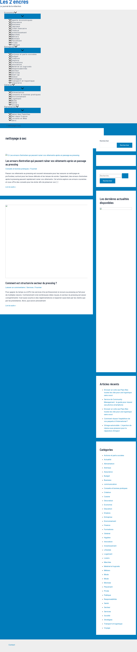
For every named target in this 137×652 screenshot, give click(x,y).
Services (15, 73)
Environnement (18, 97)
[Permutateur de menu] (22, 16)
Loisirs (106, 558)
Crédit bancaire (19, 28)
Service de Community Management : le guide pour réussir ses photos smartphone (118, 402)
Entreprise (9, 47)
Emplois (15, 60)
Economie (9, 13)
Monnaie (15, 39)
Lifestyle (107, 550)
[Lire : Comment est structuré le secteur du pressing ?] (60, 277)
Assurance (16, 22)
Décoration (108, 501)
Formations (17, 62)
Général (8, 85)
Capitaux (15, 26)
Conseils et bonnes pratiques (26, 95)
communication (110, 484)
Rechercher (104, 141)
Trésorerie (16, 83)
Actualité (107, 459)
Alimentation (17, 92)
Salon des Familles (20, 114)
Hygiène (107, 537)
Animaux (107, 468)
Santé (14, 103)
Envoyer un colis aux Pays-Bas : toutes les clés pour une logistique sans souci (118, 392)
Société (15, 105)
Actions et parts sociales (24, 54)
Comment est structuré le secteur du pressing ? (31, 283)
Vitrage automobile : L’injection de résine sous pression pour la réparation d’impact (117, 428)
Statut (14, 77)
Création (15, 58)
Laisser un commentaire (15, 287)
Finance (15, 30)
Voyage (107, 628)
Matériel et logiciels (21, 66)
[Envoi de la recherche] (125, 175)
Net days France (19, 116)
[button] (15, 13)
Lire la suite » (10, 187)
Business (15, 24)
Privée (14, 43)
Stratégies (16, 79)
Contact (12, 645)
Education (108, 509)
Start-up (15, 75)
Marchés (15, 34)
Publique (15, 45)
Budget (14, 56)
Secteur (15, 71)
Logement (16, 99)
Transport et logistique (23, 81)
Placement (16, 41)
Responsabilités (19, 69)
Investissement (19, 32)
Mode (14, 101)
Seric (13, 120)
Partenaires (10, 107)
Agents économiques (21, 20)
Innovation (16, 64)
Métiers (15, 37)
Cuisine (107, 496)
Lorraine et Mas (19, 118)
